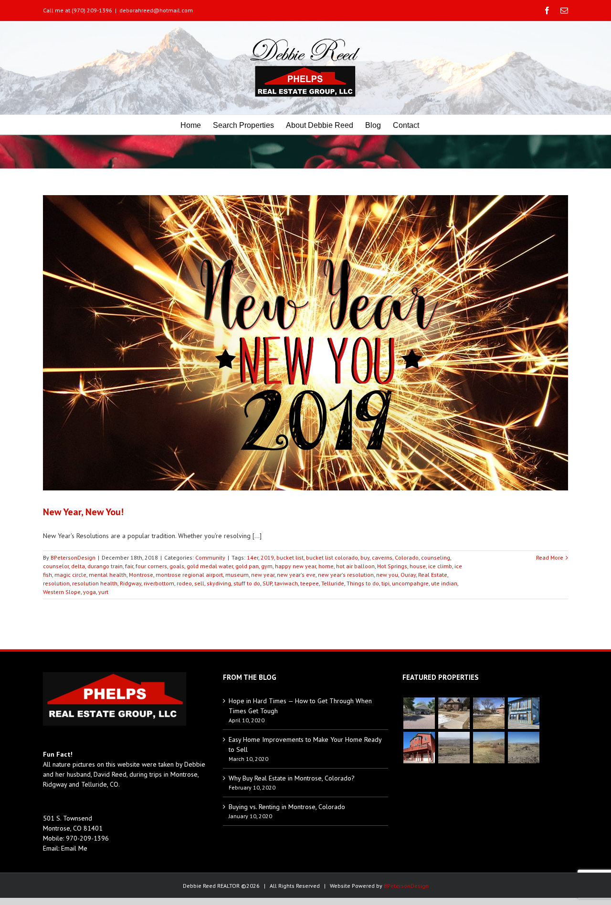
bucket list (290, 557)
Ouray (408, 574)
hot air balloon (355, 566)
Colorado (407, 557)
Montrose (141, 574)
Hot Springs (392, 566)
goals (176, 566)
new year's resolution (346, 574)
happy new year (295, 566)
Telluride (332, 583)
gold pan (247, 566)
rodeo (184, 583)
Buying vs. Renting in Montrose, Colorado (287, 806)
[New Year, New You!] (305, 342)
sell (199, 583)
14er (252, 557)
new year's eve (296, 574)
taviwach (286, 583)
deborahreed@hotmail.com (156, 10)
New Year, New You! (83, 512)
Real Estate (432, 574)
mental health (107, 574)
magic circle (70, 574)
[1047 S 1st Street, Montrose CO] (453, 713)
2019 (267, 557)
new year (262, 574)
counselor (56, 566)
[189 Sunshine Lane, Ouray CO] (418, 747)
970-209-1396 (87, 838)
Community (210, 557)
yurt (103, 591)
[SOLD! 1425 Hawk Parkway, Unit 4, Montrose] (523, 713)
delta (78, 566)
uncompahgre (410, 583)
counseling (435, 557)
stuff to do (246, 583)
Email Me (74, 848)
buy (364, 557)
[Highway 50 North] (453, 747)
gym (267, 566)
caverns (382, 557)
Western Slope (62, 591)
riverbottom (159, 583)
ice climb (440, 566)
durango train (105, 566)
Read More (549, 557)
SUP (267, 583)
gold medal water (210, 566)
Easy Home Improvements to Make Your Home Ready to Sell (305, 744)
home (326, 566)
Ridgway (130, 583)
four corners (151, 566)
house (418, 566)
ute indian (444, 583)
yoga (89, 591)
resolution (56, 583)
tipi (385, 583)
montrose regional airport (189, 574)
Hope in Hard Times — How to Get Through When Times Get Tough (300, 706)
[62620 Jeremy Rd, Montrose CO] (418, 713)
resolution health (94, 583)
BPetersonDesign (73, 557)
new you (387, 574)
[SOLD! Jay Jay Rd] (488, 747)
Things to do (363, 583)
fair (129, 566)
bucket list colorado (332, 557)
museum (237, 574)
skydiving (219, 583)
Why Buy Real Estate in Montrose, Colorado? (292, 778)
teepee (309, 583)
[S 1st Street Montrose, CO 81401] (488, 713)
